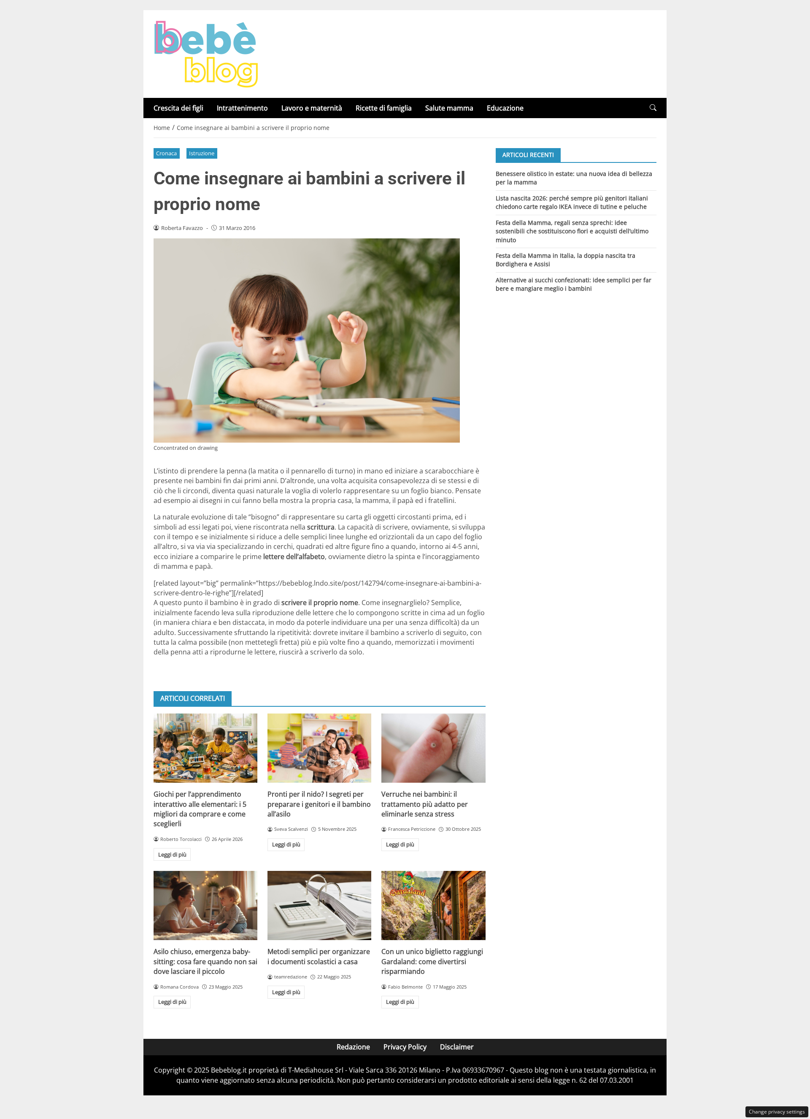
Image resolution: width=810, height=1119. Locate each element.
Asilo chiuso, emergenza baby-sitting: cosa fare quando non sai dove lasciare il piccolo (205, 961)
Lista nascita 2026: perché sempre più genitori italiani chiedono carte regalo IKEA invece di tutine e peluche (572, 202)
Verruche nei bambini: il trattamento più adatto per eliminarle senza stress (424, 804)
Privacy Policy (405, 1046)
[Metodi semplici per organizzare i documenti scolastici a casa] (319, 905)
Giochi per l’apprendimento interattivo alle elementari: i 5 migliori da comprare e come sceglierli (200, 808)
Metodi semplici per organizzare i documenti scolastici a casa (318, 956)
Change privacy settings (777, 1111)
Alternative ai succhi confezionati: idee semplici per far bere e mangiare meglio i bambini (573, 284)
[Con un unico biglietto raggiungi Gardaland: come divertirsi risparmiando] (433, 905)
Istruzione (201, 153)
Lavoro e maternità (311, 108)
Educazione (505, 108)
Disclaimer (457, 1046)
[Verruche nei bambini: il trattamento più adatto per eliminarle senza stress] (433, 748)
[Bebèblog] (206, 53)
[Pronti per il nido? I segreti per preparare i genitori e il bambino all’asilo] (319, 748)
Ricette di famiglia (384, 108)
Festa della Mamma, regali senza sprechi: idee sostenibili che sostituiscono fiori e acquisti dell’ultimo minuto (572, 230)
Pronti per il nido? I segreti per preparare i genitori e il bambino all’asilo (319, 804)
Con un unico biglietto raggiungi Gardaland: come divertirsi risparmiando (432, 961)
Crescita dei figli (178, 108)
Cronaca (166, 153)
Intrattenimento (242, 108)
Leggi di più (172, 854)
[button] (653, 108)
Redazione (353, 1046)
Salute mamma (449, 108)
